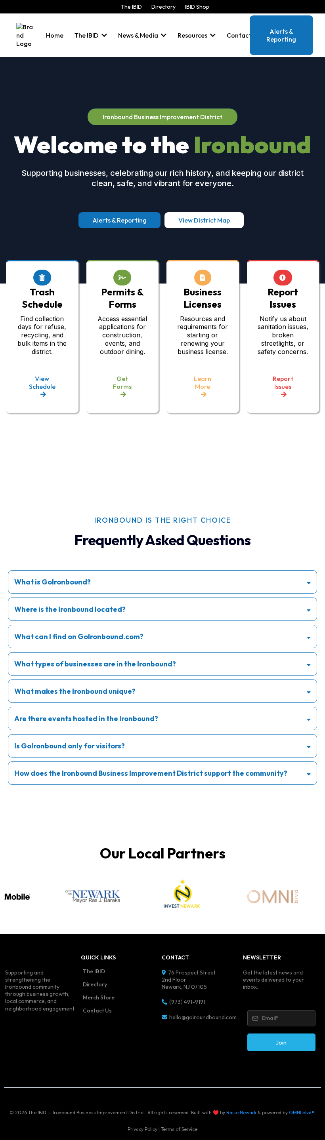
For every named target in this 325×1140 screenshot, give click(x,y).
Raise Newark (241, 1112)
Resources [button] (193, 35)
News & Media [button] (138, 35)
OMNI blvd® (301, 1112)
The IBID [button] (87, 35)
